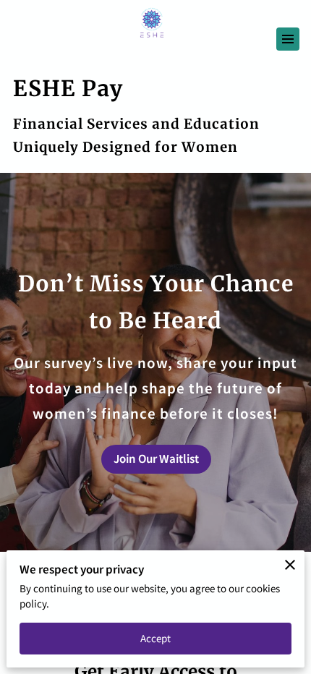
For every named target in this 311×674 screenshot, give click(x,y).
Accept (155, 638)
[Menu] (287, 39)
